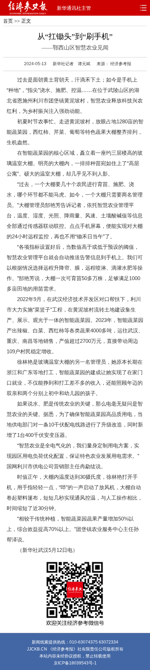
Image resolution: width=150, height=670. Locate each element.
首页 (8, 21)
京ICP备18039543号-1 (75, 663)
